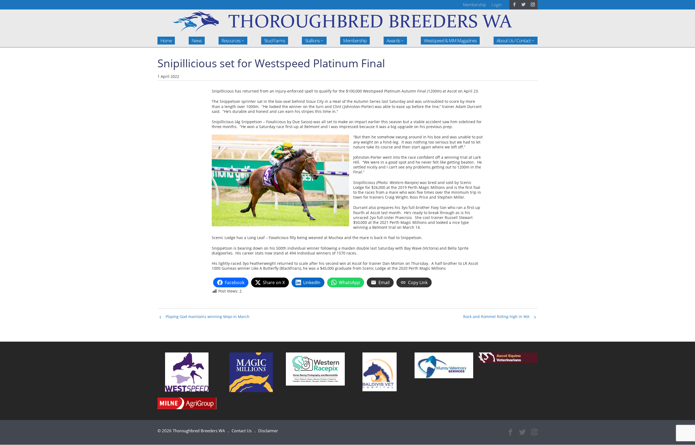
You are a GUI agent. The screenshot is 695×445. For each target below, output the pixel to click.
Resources (231, 40)
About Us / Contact (514, 40)
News (197, 40)
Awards (393, 40)
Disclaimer (268, 430)
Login (497, 4)
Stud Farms (274, 40)
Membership (474, 4)
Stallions (312, 40)
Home (166, 40)
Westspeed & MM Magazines (450, 40)
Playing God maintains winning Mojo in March (207, 316)
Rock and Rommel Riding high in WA (496, 316)
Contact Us (242, 430)
